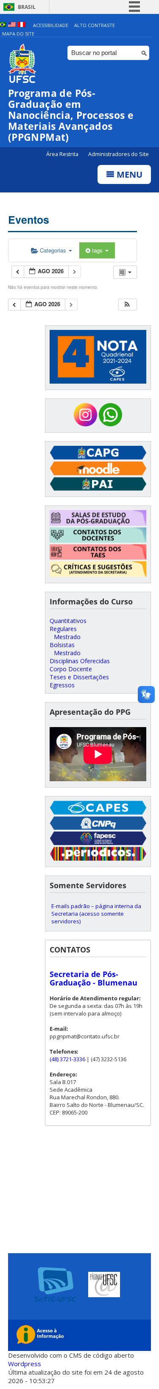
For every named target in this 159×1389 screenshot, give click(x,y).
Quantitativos (68, 621)
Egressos (62, 685)
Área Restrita (63, 154)
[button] (127, 304)
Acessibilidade (50, 25)
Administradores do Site (118, 154)
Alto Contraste (94, 25)
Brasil (27, 7)
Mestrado (67, 637)
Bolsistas (62, 645)
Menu (128, 174)
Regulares (63, 629)
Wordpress (24, 1363)
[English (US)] (12, 25)
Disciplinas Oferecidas (80, 661)
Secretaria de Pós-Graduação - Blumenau (93, 978)
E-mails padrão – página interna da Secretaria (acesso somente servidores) (96, 913)
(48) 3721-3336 (67, 1059)
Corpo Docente (71, 669)
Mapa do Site (18, 33)
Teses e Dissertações (79, 677)
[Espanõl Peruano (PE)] (21, 25)
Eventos (28, 219)
